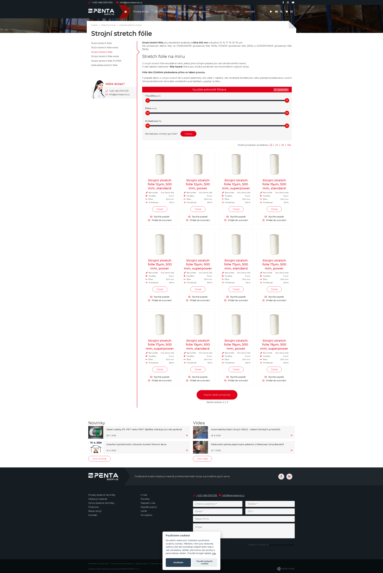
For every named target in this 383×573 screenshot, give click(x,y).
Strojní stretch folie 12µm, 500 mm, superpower (236, 184)
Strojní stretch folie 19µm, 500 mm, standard (198, 344)
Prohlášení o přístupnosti (98, 564)
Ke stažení (146, 515)
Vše (289, 145)
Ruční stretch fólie (101, 43)
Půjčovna (221, 11)
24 (276, 145)
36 (282, 145)
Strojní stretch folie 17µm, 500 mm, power (274, 264)
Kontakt (250, 11)
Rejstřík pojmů (149, 507)
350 (287, 126)
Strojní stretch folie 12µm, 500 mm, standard (160, 184)
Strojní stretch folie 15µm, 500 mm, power (160, 264)
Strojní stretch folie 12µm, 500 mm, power (198, 184)
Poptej (188, 133)
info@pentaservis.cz (130, 2)
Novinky (145, 498)
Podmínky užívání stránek (121, 564)
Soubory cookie (141, 564)
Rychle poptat (161, 217)
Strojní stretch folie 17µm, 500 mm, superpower (160, 344)
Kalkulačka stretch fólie (104, 65)
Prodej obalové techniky (101, 494)
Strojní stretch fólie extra (105, 56)
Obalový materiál (165, 11)
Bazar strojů (95, 511)
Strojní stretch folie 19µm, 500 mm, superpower (274, 344)
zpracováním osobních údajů (281, 544)
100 (147, 113)
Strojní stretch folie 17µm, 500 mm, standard (236, 264)
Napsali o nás (148, 503)
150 (147, 126)
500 (287, 113)
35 (287, 100)
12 (148, 100)
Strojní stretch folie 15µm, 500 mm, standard (274, 184)
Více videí (202, 458)
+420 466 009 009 (102, 2)
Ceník (144, 511)
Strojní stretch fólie (102, 52)
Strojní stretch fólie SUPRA (106, 60)
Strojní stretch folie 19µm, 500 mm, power (236, 344)
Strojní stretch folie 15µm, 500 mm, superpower (198, 264)
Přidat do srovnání (161, 220)
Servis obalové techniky (195, 11)
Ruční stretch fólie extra (104, 47)
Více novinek (99, 458)
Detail (159, 209)
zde (214, 553)
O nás (235, 11)
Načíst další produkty (217, 394)
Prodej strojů (141, 11)
